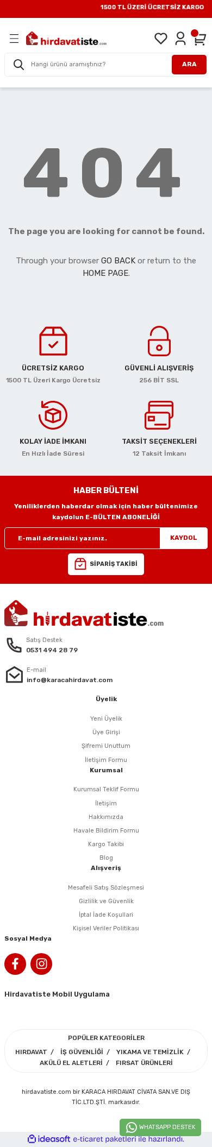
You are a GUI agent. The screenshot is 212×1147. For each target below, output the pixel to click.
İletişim (106, 803)
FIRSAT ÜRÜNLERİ (144, 1063)
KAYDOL (183, 537)
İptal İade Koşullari (106, 914)
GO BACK (118, 261)
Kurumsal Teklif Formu (106, 789)
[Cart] (200, 38)
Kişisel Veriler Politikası (106, 928)
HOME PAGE (105, 273)
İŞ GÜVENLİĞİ (81, 1052)
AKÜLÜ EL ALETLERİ (71, 1063)
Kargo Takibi (106, 844)
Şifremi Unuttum (106, 745)
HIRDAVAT (31, 1052)
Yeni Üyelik (106, 718)
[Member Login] (180, 38)
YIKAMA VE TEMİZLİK (150, 1052)
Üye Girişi (106, 732)
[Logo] (66, 38)
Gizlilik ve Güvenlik (106, 901)
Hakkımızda (106, 817)
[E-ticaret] (104, 1139)
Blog (106, 857)
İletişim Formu (106, 760)
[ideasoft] (49, 1139)
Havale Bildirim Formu (106, 830)
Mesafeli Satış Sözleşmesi (106, 887)
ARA (189, 64)
